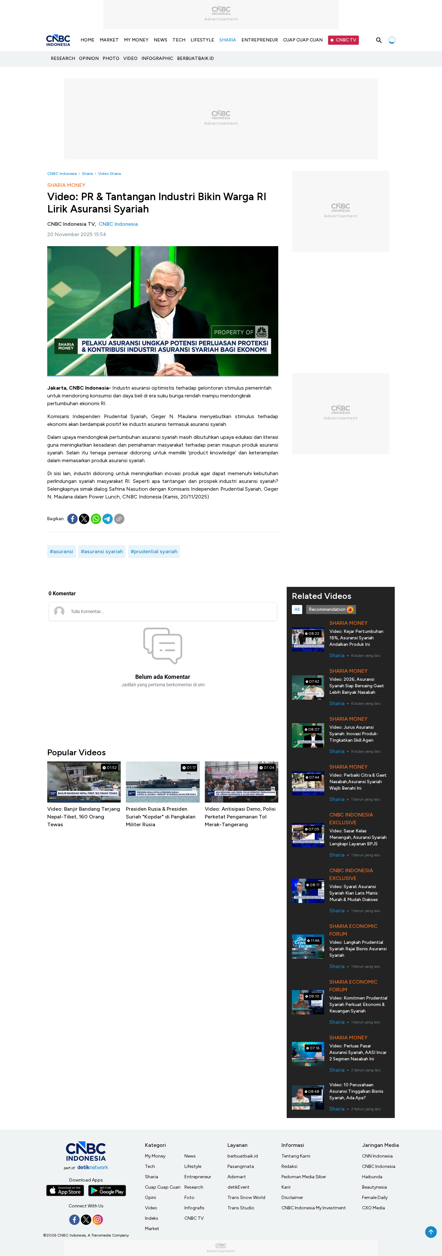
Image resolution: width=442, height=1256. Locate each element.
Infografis (194, 1208)
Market (152, 1228)
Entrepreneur (197, 1177)
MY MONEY (136, 40)
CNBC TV (346, 40)
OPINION (89, 58)
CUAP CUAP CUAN (303, 40)
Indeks (151, 1218)
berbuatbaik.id (242, 1156)
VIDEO (130, 58)
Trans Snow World (246, 1197)
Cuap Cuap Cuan (163, 1187)
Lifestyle (192, 1166)
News (190, 1156)
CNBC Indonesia (62, 173)
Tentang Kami (296, 1156)
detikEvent (238, 1187)
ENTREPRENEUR (259, 40)
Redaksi (289, 1166)
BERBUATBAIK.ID (195, 58)
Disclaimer (292, 1197)
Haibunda (372, 1177)
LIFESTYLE (202, 40)
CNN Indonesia (377, 1156)
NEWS (160, 40)
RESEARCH (63, 58)
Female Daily (375, 1197)
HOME (87, 40)
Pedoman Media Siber (304, 1177)
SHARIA (227, 40)
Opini (150, 1197)
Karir (286, 1187)
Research (193, 1187)
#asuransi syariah (102, 551)
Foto (189, 1197)
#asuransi (61, 551)
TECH (178, 40)
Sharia (87, 173)
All (297, 609)
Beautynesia (374, 1187)
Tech (150, 1166)
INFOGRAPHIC (157, 58)
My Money (155, 1156)
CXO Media (373, 1208)
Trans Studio (240, 1208)
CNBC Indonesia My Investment (314, 1208)
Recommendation (327, 609)
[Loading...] (392, 40)
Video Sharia (109, 173)
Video (151, 1208)
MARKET (109, 40)
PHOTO (111, 58)
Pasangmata (240, 1166)
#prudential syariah (154, 551)
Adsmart (236, 1177)
